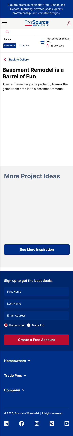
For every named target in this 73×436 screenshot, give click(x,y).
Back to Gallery (19, 59)
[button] (4, 23)
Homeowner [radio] (9, 45)
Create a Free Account (36, 340)
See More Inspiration (37, 249)
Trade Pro (38, 325)
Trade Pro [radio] (24, 45)
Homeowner (17, 325)
